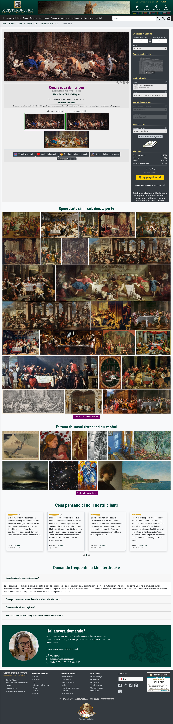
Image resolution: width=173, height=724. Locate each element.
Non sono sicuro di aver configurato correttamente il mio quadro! (34, 615)
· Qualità (63, 685)
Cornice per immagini (60, 18)
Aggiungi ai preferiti (48, 154)
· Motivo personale (67, 677)
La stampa (74, 18)
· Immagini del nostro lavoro (70, 688)
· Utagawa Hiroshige (96, 688)
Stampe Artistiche (13, 18)
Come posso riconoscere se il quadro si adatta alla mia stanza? (34, 599)
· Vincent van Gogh (96, 677)
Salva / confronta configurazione (151, 137)
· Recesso (35, 688)
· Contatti (35, 677)
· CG (33, 682)
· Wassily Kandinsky (96, 685)
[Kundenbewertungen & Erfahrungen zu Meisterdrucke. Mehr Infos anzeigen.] (158, 682)
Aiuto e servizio (87, 18)
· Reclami (35, 691)
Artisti (25, 18)
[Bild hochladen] (168, 18)
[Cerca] (158, 18)
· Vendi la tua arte (66, 680)
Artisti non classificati (25, 24)
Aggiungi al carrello (151, 177)
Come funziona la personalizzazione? (22, 578)
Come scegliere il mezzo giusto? (20, 607)
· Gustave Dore (94, 691)
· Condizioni (36, 680)
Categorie (34, 18)
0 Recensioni (71, 159)
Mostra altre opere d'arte (86, 493)
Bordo (135, 45)
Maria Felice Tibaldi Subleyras (44, 24)
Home (4, 24)
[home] (4, 18)
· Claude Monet (95, 680)
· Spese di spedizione (68, 682)
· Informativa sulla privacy (40, 685)
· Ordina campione (67, 694)
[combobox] (150, 48)
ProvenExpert (20, 545)
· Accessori (64, 691)
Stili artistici (44, 18)
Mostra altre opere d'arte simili (86, 417)
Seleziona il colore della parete (75, 154)
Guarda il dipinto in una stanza (106, 154)
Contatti (99, 18)
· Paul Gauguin (94, 682)
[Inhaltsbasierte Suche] (163, 18)
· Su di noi (35, 694)
